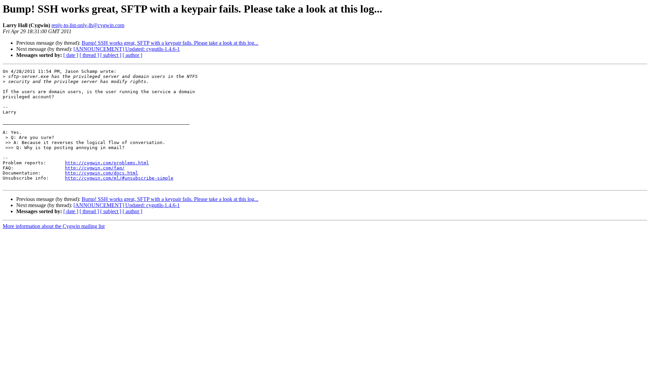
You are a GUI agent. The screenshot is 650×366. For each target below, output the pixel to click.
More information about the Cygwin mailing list (54, 226)
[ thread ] (89, 55)
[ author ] (132, 55)
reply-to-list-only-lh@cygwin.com (87, 25)
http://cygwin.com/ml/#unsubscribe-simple (119, 178)
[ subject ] (110, 55)
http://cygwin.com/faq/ (95, 167)
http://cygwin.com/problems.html (107, 162)
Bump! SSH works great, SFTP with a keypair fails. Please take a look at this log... (170, 43)
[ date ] (70, 55)
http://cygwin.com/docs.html (101, 173)
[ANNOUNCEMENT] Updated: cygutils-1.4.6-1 (126, 49)
